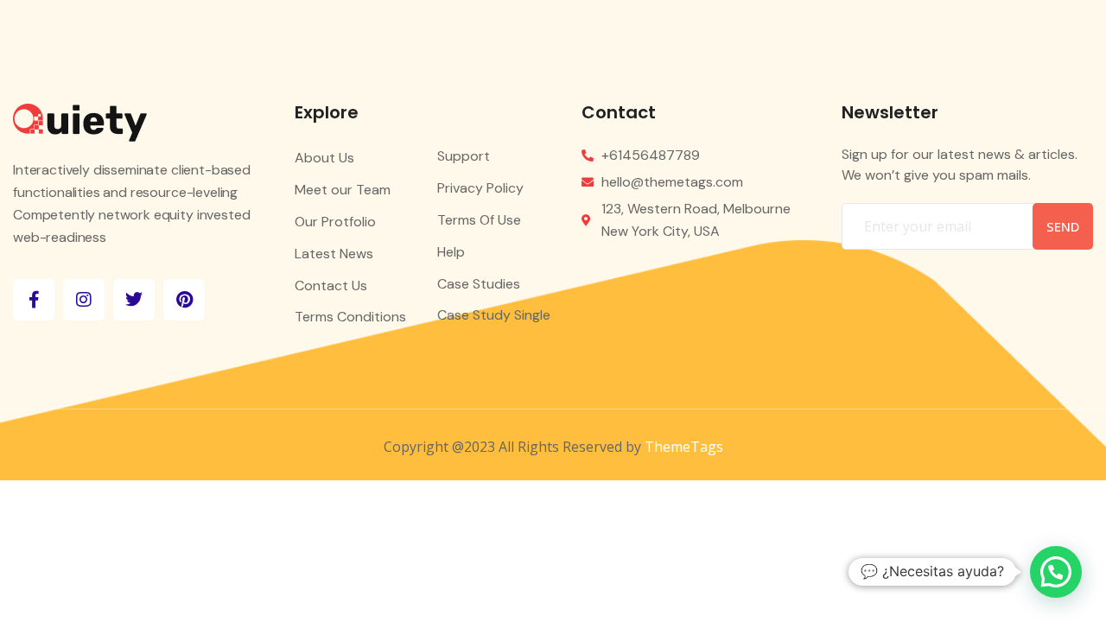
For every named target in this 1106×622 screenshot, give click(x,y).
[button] (1056, 572)
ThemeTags (684, 446)
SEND (1062, 226)
